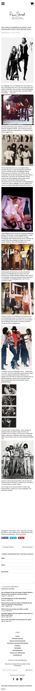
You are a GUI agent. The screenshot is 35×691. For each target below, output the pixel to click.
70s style (29, 531)
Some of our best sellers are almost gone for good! (16, 619)
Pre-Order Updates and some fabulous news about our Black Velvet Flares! (17, 614)
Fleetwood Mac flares (27, 532)
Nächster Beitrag (27, 547)
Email (3, 565)
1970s (18, 531)
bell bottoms (4, 532)
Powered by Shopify (13, 685)
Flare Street (4, 685)
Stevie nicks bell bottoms (8, 534)
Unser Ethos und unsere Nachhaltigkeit (17, 643)
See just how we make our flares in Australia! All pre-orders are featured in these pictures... (16, 603)
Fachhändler (17, 648)
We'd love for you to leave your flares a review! (14, 609)
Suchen (17, 636)
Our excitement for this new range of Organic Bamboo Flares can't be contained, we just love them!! (17, 593)
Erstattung (17, 645)
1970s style (23, 531)
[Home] (17, 15)
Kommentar (5, 571)
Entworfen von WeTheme (25, 685)
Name (3, 558)
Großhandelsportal (17, 650)
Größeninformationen (17, 638)
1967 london (12, 531)
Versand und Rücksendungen (17, 641)
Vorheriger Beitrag (8, 547)
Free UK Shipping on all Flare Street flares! (13, 598)
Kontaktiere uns (17, 655)
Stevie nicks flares (21, 534)
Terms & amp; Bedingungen (17, 653)
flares (10, 532)
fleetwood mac (16, 532)
